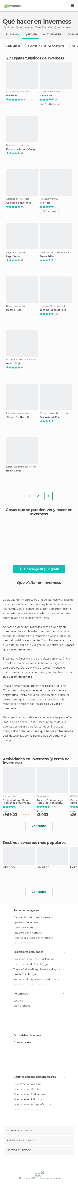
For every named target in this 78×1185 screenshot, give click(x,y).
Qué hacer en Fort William (29, 1094)
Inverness (12, 95)
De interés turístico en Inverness (33, 917)
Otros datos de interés (27, 1035)
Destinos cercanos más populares (34, 843)
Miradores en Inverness (27, 932)
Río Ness (45, 202)
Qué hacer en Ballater (27, 1089)
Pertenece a (20, 993)
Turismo (12, 34)
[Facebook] (33, 1163)
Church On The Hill (17, 417)
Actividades (52, 34)
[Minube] (12, 6)
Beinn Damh (13, 470)
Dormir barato (22, 1042)
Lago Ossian (13, 256)
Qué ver (31, 34)
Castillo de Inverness (18, 202)
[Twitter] (38, 1163)
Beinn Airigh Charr (50, 417)
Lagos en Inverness (25, 927)
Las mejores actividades (28, 952)
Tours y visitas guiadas (46, 45)
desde (6, 811)
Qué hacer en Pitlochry (27, 1099)
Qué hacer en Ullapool (27, 1083)
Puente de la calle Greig (20, 149)
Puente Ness (13, 310)
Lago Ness (46, 95)
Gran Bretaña (21, 1005)
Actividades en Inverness (26, 759)
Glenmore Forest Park (53, 310)
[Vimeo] (43, 1163)
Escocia (18, 1000)
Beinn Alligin (13, 363)
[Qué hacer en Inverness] (48, 496)
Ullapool (9, 867)
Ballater (43, 867)
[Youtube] (48, 1163)
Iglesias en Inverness (25, 922)
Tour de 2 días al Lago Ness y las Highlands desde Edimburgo (50, 801)
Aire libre (12, 45)
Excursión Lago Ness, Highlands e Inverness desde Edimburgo (16, 801)
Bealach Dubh (48, 256)
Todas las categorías (26, 910)
